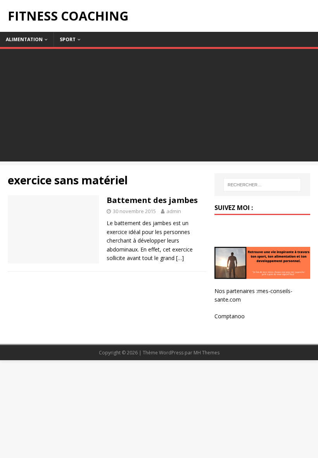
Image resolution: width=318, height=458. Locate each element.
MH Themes (206, 352)
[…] (180, 258)
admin (173, 211)
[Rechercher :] (262, 184)
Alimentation (24, 39)
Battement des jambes (152, 200)
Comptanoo (229, 316)
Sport (68, 39)
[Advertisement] (159, 107)
